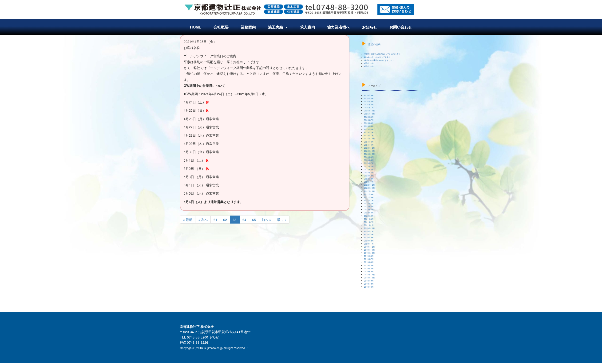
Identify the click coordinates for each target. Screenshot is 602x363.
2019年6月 (369, 262)
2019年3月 (369, 268)
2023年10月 (369, 154)
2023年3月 (369, 175)
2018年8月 (369, 283)
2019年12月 (369, 246)
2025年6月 (369, 123)
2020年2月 (369, 240)
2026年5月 (369, 101)
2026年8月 (369, 95)
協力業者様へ (338, 27)
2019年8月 (369, 256)
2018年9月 (369, 280)
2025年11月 (369, 110)
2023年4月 (369, 172)
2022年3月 (369, 212)
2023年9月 (369, 157)
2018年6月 (369, 287)
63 (235, 219)
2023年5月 (369, 169)
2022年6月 (369, 203)
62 (225, 219)
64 (244, 219)
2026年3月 (369, 104)
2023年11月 (369, 151)
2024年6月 (369, 141)
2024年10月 (369, 138)
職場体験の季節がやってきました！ (379, 60)
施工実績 (275, 27)
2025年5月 (369, 126)
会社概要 (221, 27)
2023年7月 (369, 163)
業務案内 (248, 27)
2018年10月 (369, 277)
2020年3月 (369, 237)
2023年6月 (369, 166)
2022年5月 (369, 206)
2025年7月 (369, 120)
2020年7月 (369, 231)
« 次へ (203, 219)
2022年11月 (369, 188)
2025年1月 (369, 135)
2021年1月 (369, 225)
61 (215, 219)
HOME (195, 27)
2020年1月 (369, 243)
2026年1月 (369, 107)
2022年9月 (369, 194)
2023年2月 (369, 178)
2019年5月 (369, 265)
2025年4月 (369, 129)
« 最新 (187, 219)
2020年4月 (369, 234)
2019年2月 (369, 271)
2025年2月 (369, 132)
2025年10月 (369, 113)
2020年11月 (369, 228)
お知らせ (369, 27)
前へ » (266, 219)
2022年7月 (369, 200)
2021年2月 (369, 222)
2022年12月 (369, 185)
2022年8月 (369, 197)
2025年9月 (369, 117)
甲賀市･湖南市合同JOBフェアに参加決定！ (382, 54)
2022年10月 (369, 191)
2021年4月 (369, 219)
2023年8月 (369, 160)
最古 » (281, 219)
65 (254, 219)
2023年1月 (369, 181)
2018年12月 (369, 274)
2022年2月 (369, 216)
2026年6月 (369, 98)
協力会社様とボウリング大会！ (377, 57)
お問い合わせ (400, 27)
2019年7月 (369, 259)
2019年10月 (369, 253)
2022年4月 (369, 209)
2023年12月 (369, 148)
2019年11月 (369, 250)
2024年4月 (369, 144)
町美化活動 (368, 63)
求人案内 (307, 27)
